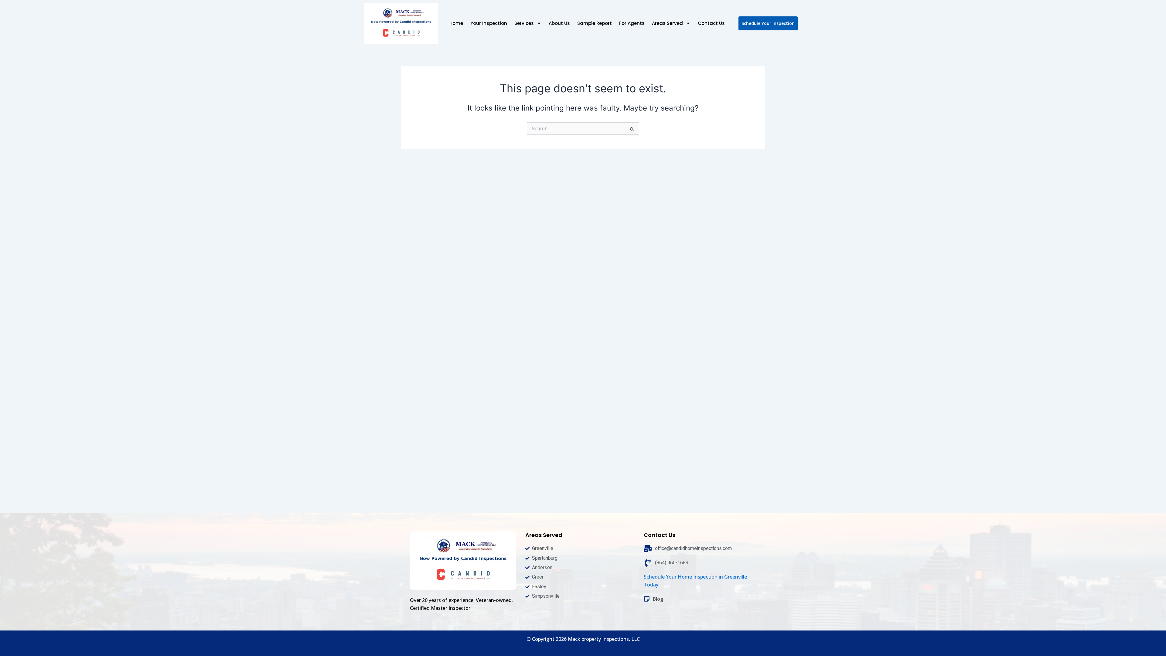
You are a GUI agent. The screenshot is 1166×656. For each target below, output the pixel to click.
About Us (559, 23)
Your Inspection (488, 23)
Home (456, 23)
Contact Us (711, 23)
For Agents (632, 23)
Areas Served (667, 23)
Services (524, 23)
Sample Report (594, 23)
